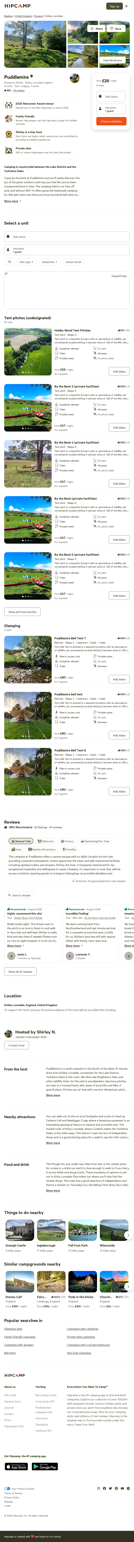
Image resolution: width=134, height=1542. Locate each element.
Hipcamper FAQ (14, 1426)
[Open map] (67, 290)
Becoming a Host (46, 1395)
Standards (42, 1424)
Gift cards (10, 1395)
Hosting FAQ (43, 1430)
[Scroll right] (128, 1235)
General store (12, 1401)
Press (7, 1420)
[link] (67, 351)
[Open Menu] (126, 6)
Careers (9, 1414)
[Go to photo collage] (35, 44)
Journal (9, 1407)
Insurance (41, 1418)
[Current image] (22, 372)
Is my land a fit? (45, 1401)
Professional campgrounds (44, 1409)
